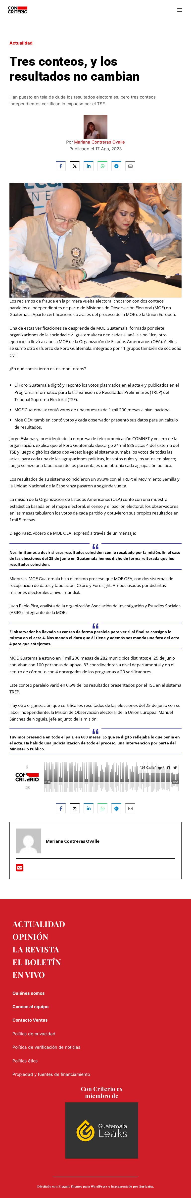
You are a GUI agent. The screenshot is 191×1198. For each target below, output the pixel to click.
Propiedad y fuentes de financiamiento (51, 1074)
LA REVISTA (35, 949)
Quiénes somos (28, 993)
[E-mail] (19, 869)
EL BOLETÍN (36, 961)
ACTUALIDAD (38, 923)
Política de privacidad (33, 1033)
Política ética (25, 1060)
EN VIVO (28, 974)
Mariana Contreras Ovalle (99, 142)
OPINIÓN (30, 936)
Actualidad (21, 43)
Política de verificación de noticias (46, 1047)
